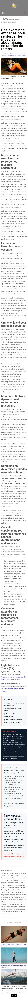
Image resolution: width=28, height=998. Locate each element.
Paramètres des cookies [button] (19, 993)
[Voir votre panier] (25, 13)
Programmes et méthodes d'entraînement (16, 55)
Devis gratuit (5, 679)
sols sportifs (21, 677)
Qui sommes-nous (9, 803)
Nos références (19, 803)
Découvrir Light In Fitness (10, 756)
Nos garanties (8, 806)
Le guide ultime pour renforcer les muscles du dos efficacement (14, 825)
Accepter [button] (14, 995)
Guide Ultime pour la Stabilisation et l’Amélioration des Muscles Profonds (13, 839)
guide (9, 864)
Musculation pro (6, 677)
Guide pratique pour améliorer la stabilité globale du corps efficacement (14, 847)
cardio (15, 677)
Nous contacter (13, 758)
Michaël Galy (5, 53)
